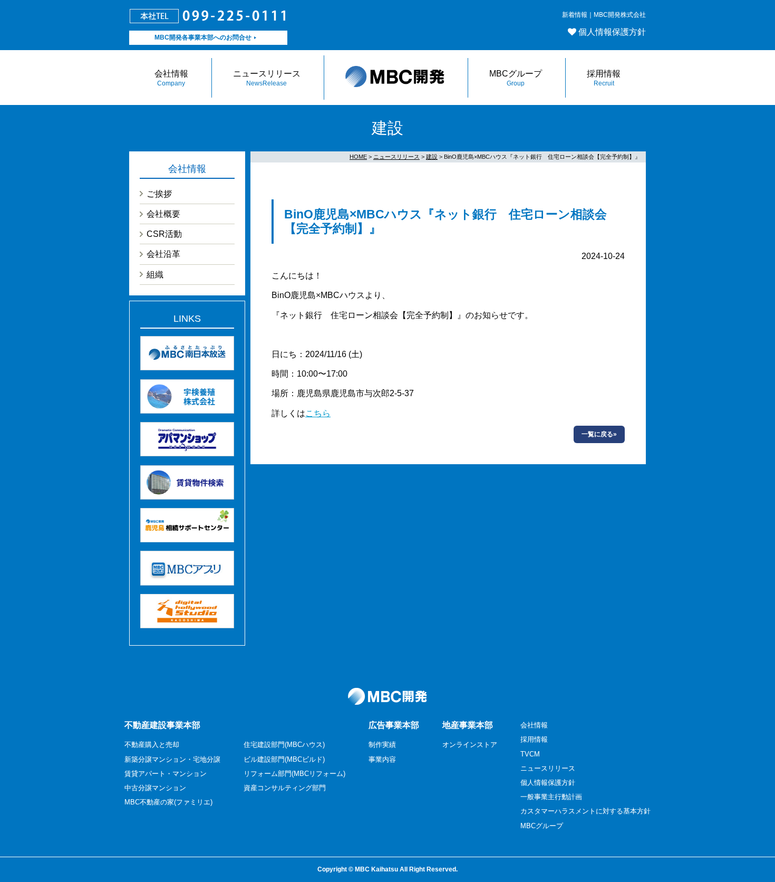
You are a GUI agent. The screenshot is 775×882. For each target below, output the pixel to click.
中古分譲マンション (155, 788)
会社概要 (163, 213)
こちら (318, 413)
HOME (358, 157)
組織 (155, 274)
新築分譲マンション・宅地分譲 (172, 759)
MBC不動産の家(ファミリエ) (168, 802)
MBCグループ (515, 78)
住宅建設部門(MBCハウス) (284, 745)
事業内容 (382, 759)
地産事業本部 (467, 725)
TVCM (530, 754)
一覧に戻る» (599, 434)
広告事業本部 (394, 725)
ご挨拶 (159, 193)
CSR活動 (164, 233)
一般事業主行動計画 (551, 797)
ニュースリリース (267, 78)
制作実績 (382, 745)
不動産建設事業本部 (162, 725)
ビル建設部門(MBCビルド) (284, 759)
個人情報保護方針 (612, 31)
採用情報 (604, 78)
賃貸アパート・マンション (165, 774)
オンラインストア (469, 745)
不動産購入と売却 (151, 745)
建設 (432, 157)
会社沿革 (163, 254)
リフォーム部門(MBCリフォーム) (294, 774)
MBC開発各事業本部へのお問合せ (202, 37)
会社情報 (171, 78)
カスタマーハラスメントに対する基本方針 (585, 811)
